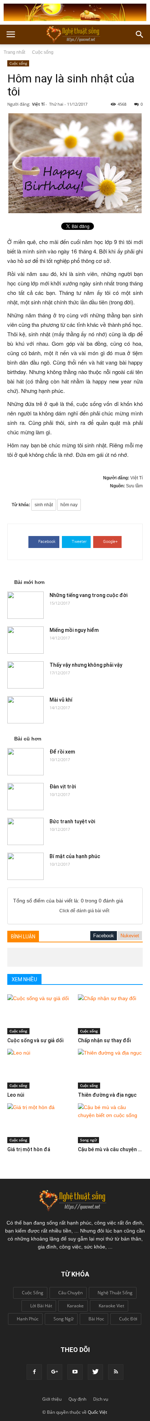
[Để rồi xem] (25, 761)
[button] (140, 34)
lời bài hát (41, 1306)
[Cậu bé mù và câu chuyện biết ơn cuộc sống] (110, 1123)
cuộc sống (32, 1293)
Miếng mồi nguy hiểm (74, 630)
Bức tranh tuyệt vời (72, 821)
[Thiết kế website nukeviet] (75, 12)
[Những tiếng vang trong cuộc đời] (25, 605)
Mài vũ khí (61, 700)
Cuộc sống (43, 52)
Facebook (46, 541)
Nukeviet (130, 935)
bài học (96, 1319)
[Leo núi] (39, 1069)
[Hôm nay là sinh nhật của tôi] (75, 163)
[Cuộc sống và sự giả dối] (39, 1014)
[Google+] (54, 1372)
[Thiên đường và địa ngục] (110, 1069)
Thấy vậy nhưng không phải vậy (86, 665)
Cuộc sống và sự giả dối (35, 1040)
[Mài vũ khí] (25, 709)
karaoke (75, 1306)
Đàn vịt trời (63, 786)
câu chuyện (70, 1293)
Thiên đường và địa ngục (107, 1095)
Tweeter (79, 541)
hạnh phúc (28, 1319)
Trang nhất (14, 52)
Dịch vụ (100, 1399)
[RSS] (115, 1372)
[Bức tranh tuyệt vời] (25, 831)
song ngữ (64, 1319)
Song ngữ (88, 1139)
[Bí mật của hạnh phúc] (25, 866)
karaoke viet (111, 1306)
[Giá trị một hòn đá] (39, 1123)
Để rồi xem (62, 752)
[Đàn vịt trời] (25, 796)
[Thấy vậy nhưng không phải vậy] (25, 675)
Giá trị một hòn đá (28, 1149)
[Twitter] (95, 1372)
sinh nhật (44, 504)
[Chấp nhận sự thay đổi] (110, 1014)
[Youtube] (75, 1372)
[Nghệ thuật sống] (75, 1200)
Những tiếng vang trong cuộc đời (88, 595)
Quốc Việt (97, 1412)
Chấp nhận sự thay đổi (104, 1040)
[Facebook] (34, 1372)
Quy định (77, 1399)
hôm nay (69, 504)
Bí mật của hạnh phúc (75, 856)
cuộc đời (128, 1319)
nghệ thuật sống (115, 1293)
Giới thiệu (52, 1399)
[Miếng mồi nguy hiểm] (25, 640)
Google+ (110, 541)
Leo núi (15, 1095)
